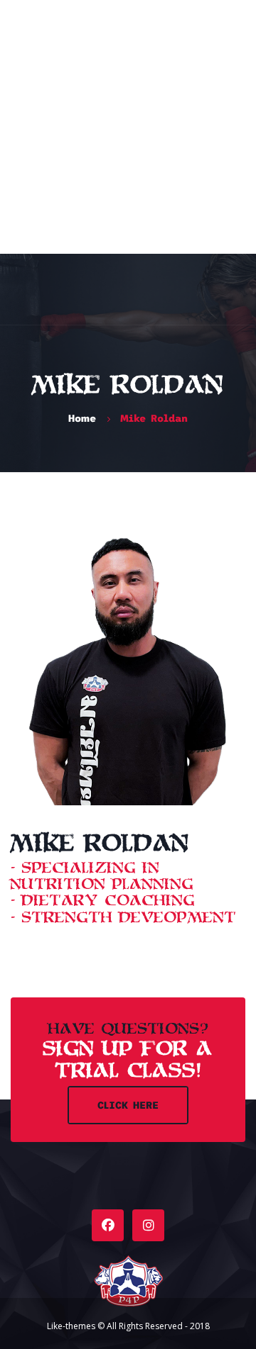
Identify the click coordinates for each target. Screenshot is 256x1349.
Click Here (128, 1105)
